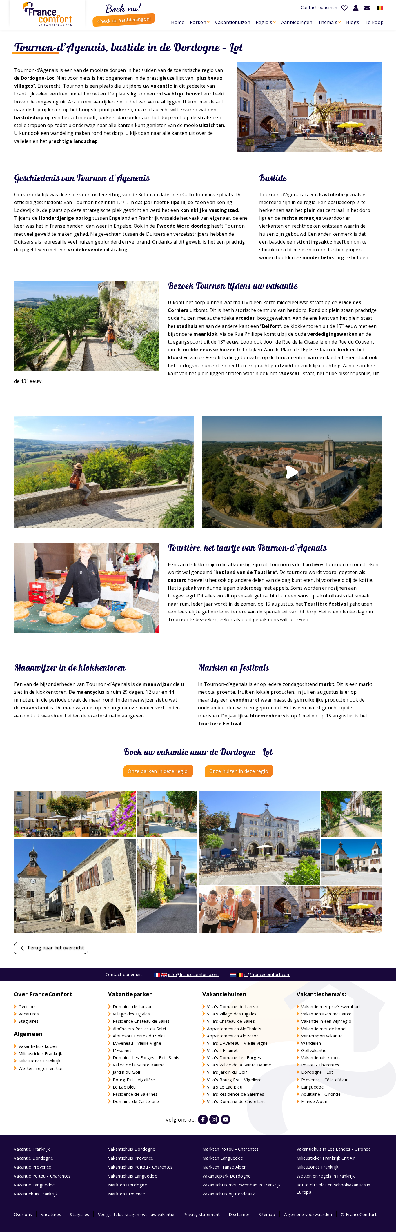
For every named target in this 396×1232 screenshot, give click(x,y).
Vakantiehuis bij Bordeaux (228, 1194)
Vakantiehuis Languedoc (132, 1176)
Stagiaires (29, 1021)
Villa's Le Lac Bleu (224, 1087)
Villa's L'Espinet (222, 1050)
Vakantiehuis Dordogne (131, 1149)
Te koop (374, 22)
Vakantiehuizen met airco (326, 1014)
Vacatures (29, 1014)
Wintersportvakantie (322, 1036)
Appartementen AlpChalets (234, 1028)
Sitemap (267, 1214)
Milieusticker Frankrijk (40, 1053)
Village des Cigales (131, 1014)
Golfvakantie (313, 1050)
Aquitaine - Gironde (321, 1094)
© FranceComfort (359, 1214)
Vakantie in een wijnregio (326, 1021)
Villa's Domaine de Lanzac (233, 1006)
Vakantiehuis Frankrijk (36, 1194)
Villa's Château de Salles (231, 1021)
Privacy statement (201, 1214)
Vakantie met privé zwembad (330, 1006)
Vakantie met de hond (323, 1028)
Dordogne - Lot (317, 1072)
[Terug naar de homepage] (47, 14)
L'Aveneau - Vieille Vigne (137, 1043)
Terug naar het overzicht (55, 947)
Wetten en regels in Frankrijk (326, 1176)
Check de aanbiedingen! (124, 20)
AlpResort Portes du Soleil (139, 1036)
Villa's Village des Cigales (232, 1014)
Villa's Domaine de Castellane (236, 1101)
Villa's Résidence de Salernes (235, 1094)
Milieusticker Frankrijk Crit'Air (326, 1158)
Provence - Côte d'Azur (324, 1079)
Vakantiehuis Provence (130, 1158)
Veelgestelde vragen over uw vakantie (136, 1214)
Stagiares (79, 1214)
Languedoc (312, 1087)
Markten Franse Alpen (224, 1167)
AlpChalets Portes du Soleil (140, 1028)
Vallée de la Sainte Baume (139, 1065)
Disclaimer (239, 1214)
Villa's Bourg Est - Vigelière (234, 1079)
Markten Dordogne (127, 1185)
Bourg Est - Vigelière (134, 1079)
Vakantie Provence (32, 1167)
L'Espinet (122, 1050)
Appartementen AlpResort (233, 1036)
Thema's (327, 22)
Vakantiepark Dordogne (226, 1176)
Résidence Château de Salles (141, 1021)
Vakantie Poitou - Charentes (42, 1176)
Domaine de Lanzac (132, 1006)
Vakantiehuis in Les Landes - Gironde (334, 1149)
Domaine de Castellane (136, 1101)
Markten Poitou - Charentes (230, 1149)
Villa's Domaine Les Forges (234, 1057)
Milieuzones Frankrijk (40, 1061)
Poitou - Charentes (320, 1065)
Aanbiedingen (297, 22)
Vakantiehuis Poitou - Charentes (140, 1167)
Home (177, 22)
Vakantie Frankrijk (32, 1149)
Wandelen (311, 1043)
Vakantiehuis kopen (38, 1046)
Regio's (264, 22)
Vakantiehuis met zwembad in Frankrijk (241, 1185)
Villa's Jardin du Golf (227, 1072)
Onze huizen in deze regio (238, 771)
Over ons (28, 1006)
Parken (198, 22)
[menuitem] (177, 22)
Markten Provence (126, 1194)
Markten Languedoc (222, 1158)
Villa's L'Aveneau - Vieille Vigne (237, 1043)
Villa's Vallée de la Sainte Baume (239, 1065)
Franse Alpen (314, 1101)
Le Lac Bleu (124, 1087)
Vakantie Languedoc (34, 1185)
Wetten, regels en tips (41, 1068)
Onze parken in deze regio (158, 771)
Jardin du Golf (126, 1072)
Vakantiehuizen (232, 22)
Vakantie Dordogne (33, 1158)
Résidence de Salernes (135, 1094)
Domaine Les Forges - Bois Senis (146, 1057)
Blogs (352, 22)
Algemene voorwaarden (308, 1214)
